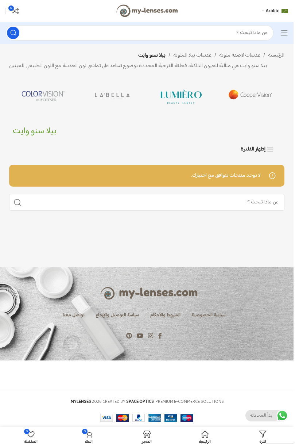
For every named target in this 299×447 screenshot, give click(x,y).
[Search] (13, 33)
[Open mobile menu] (284, 33)
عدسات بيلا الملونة (192, 55)
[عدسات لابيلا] (112, 96)
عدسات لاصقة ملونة (239, 55)
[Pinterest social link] (129, 336)
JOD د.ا (276, 436)
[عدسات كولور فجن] (43, 96)
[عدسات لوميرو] (181, 96)
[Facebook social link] (160, 336)
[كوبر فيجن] (249, 96)
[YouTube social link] (139, 336)
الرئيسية (276, 55)
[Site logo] (146, 10)
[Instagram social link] (151, 336)
